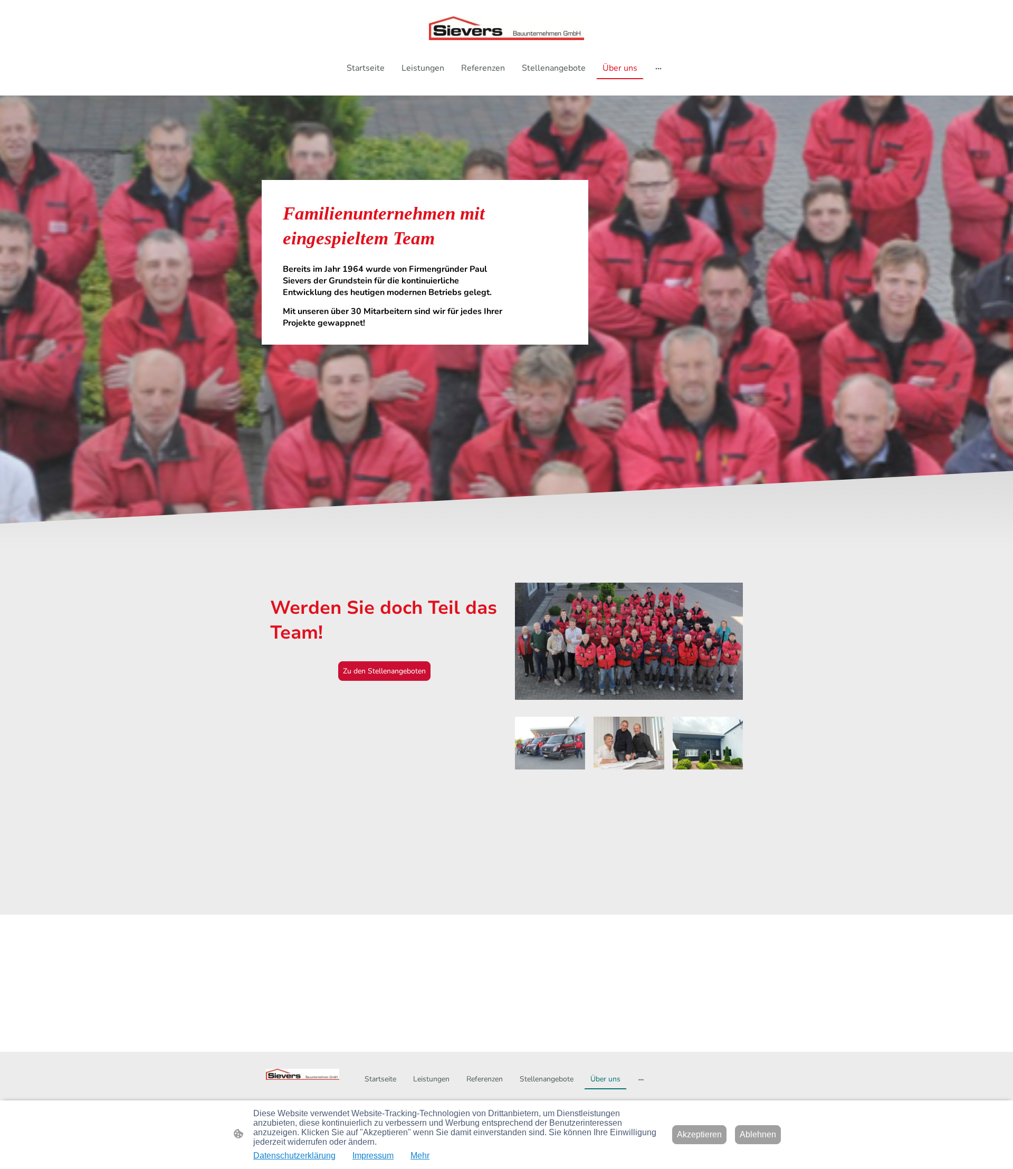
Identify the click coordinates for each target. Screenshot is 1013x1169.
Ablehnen (758, 1134)
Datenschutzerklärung (294, 1155)
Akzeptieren (699, 1134)
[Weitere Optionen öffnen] (658, 68)
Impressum (373, 1155)
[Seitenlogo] (506, 28)
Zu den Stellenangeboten (384, 671)
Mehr (419, 1155)
